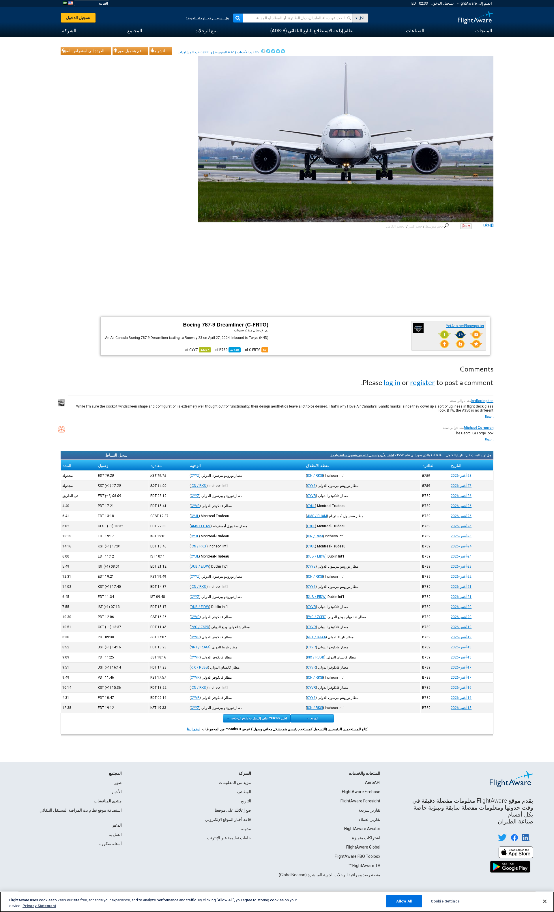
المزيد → (312, 718)
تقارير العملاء (369, 819)
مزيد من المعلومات (235, 782)
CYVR (311, 496)
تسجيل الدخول (442, 3)
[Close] (544, 901)
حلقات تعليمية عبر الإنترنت (229, 838)
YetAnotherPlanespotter (465, 326)
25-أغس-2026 (461, 526)
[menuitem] (483, 31)
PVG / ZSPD (316, 617)
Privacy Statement (39, 906)
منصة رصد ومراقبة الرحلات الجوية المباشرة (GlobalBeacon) (329, 874)
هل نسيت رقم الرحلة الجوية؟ (207, 18)
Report (489, 417)
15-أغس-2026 (461, 708)
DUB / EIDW (316, 556)
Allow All (404, 901)
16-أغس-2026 (461, 688)
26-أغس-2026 (461, 496)
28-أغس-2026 (461, 476)
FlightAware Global (363, 847)
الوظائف (244, 791)
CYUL (311, 506)
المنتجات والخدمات (364, 773)
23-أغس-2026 (461, 566)
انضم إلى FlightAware (474, 3)
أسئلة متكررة (110, 843)
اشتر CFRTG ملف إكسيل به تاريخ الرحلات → (257, 718)
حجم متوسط (434, 226)
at (197, 350)
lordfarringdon (482, 401)
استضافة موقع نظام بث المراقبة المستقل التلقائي (81, 810)
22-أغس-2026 (461, 577)
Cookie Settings (445, 901)
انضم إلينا (193, 729)
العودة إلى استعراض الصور (83, 50)
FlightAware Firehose (361, 791)
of (227, 350)
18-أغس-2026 (461, 647)
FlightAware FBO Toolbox (357, 856)
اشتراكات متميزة (366, 838)
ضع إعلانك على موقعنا (233, 810)
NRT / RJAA (316, 637)
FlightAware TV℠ (364, 865)
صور (118, 782)
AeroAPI (372, 782)
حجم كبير (415, 226)
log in (392, 382)
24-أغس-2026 (461, 546)
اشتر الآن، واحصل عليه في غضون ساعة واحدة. (362, 455)
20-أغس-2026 (461, 607)
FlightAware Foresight (360, 801)
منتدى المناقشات (108, 801)
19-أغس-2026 (461, 627)
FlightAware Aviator (362, 828)
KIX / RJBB (315, 657)
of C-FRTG (256, 350)
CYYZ (195, 476)
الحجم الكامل (395, 226)
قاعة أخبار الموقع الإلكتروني (228, 819)
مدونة (246, 828)
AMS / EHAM (317, 516)
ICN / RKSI (315, 476)
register (422, 382)
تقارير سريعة (369, 810)
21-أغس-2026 (461, 587)
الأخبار (116, 791)
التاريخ (246, 801)
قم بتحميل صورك (127, 50)
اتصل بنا (115, 834)
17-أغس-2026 (461, 667)
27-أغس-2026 (461, 486)
